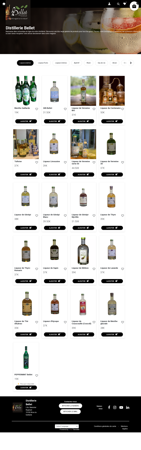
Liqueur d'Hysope (51, 321)
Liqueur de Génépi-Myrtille (80, 215)
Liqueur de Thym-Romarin (22, 269)
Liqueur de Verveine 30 (109, 162)
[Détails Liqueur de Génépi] (26, 197)
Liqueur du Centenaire (110, 108)
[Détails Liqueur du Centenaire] (112, 91)
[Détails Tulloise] (26, 144)
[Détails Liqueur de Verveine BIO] (84, 91)
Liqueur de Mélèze (80, 268)
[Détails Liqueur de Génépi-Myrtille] (83, 197)
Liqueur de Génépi (22, 214)
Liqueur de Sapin (50, 268)
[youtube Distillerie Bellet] (119, 407)
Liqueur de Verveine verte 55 (81, 162)
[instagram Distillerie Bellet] (113, 407)
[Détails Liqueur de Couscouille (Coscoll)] (83, 304)
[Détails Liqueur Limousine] (55, 144)
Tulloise (18, 161)
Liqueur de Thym (108, 214)
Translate (76, 429)
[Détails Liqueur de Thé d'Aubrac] (26, 304)
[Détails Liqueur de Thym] (112, 197)
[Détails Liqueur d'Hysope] (55, 304)
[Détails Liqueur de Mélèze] (83, 251)
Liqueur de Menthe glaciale (108, 322)
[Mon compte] (109, 4)
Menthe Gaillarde (22, 108)
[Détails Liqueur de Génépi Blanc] (55, 197)
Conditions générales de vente (105, 426)
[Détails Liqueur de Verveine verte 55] (85, 144)
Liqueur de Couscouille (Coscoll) (81, 322)
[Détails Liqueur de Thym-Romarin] (26, 251)
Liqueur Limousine (51, 161)
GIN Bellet (47, 108)
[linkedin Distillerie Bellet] (126, 407)
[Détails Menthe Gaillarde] (26, 91)
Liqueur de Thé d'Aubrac (21, 322)
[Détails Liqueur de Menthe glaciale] (112, 304)
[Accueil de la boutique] (3, 4)
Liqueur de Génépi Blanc (51, 215)
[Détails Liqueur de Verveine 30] (112, 144)
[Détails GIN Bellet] (55, 91)
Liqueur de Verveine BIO (81, 109)
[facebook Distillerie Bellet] (107, 407)
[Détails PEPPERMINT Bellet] (26, 357)
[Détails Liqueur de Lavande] (112, 251)
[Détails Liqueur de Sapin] (55, 251)
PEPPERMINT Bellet (23, 374)
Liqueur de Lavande (109, 268)
